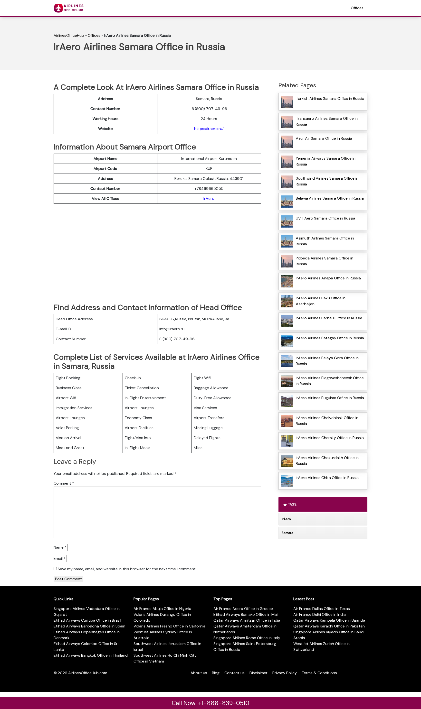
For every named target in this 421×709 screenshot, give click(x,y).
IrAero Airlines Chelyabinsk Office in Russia (327, 420)
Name (60, 547)
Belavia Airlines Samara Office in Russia (330, 198)
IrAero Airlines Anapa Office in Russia (328, 278)
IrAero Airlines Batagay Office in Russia (330, 338)
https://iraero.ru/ (209, 128)
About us (199, 672)
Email (60, 558)
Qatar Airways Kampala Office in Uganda (329, 620)
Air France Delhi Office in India (319, 614)
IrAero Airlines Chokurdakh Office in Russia (327, 460)
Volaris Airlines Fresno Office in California (169, 626)
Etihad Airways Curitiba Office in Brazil (87, 620)
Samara (287, 533)
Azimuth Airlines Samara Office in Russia (325, 241)
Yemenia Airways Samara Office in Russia (325, 161)
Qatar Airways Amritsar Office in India (246, 620)
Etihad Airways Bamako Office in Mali (245, 614)
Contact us (234, 672)
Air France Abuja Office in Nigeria (162, 608)
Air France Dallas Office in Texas (321, 608)
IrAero (208, 198)
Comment (64, 483)
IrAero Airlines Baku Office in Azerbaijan (320, 300)
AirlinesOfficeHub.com (87, 672)
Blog (216, 672)
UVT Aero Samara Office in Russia (325, 218)
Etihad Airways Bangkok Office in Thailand (91, 655)
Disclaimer (258, 672)
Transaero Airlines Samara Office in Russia (327, 121)
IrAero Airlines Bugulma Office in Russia (330, 397)
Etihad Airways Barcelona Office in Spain (89, 626)
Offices (357, 7)
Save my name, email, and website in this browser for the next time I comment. (127, 568)
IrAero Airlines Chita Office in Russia (327, 477)
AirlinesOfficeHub (69, 35)
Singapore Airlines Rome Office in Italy (246, 637)
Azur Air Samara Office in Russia (324, 138)
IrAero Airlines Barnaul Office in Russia (329, 318)
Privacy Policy (284, 672)
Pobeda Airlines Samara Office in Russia (324, 261)
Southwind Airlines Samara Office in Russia (327, 181)
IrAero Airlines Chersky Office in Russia (330, 437)
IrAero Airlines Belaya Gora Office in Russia (327, 360)
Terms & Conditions (319, 672)
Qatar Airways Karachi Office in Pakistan (329, 626)
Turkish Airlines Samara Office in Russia (330, 98)
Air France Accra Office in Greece (243, 608)
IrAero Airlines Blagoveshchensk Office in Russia (330, 380)
